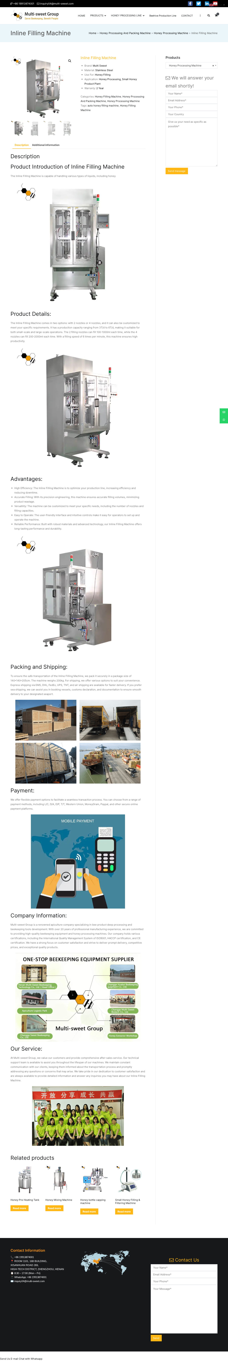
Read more (19, 1208)
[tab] (21, 145)
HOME (81, 15)
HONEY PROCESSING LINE (126, 15)
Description (22, 145)
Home (92, 33)
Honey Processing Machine (171, 33)
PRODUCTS (96, 15)
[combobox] (191, 65)
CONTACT (187, 15)
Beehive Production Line (162, 15)
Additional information (45, 145)
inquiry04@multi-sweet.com (57, 3)
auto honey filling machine (103, 105)
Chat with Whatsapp (30, 1358)
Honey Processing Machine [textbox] (190, 65)
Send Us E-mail (9, 1358)
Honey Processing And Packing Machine (125, 33)
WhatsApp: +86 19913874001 (30, 1277)
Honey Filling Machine (108, 96)
